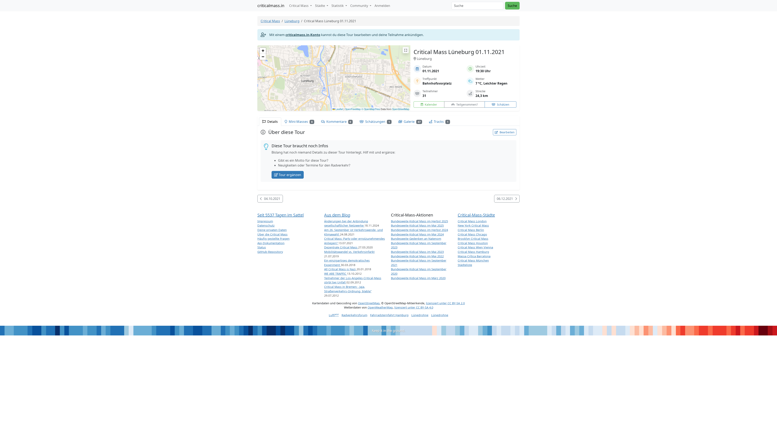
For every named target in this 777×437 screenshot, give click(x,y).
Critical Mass (270, 21)
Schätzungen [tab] (377, 121)
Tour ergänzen (290, 175)
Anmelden (382, 5)
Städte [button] (320, 5)
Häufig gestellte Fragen (273, 239)
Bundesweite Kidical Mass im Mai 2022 (417, 256)
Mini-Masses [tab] (300, 121)
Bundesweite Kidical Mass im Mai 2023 (417, 252)
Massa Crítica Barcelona (474, 256)
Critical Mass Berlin (471, 230)
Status (261, 247)
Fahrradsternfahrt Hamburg (389, 315)
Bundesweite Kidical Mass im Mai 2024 (417, 234)
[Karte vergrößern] (406, 50)
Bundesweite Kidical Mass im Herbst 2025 (419, 221)
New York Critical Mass (473, 225)
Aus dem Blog (337, 215)
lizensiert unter (445, 303)
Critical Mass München (473, 260)
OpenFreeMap (353, 109)
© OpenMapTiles (370, 109)
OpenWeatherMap (380, 307)
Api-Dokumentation (270, 243)
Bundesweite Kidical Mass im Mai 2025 (417, 225)
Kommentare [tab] (338, 121)
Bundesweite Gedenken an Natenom (416, 239)
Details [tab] (272, 121)
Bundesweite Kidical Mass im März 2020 (418, 278)
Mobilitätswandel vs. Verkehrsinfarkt (349, 252)
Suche (512, 5)
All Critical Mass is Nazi (340, 269)
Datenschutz (266, 225)
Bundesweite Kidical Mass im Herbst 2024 (419, 230)
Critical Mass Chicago (472, 234)
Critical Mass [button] (299, 5)
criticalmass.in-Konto (303, 35)
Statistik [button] (338, 5)
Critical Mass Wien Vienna (475, 247)
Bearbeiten (507, 132)
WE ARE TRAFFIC (335, 274)
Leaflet (339, 109)
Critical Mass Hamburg (473, 252)
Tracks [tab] (440, 121)
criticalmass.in (270, 5)
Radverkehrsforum (354, 315)
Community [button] (359, 5)
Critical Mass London (472, 221)
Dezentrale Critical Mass (341, 247)
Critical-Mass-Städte (476, 215)
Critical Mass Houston (473, 243)
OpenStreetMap (400, 109)
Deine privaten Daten (272, 230)
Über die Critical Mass (272, 234)
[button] (334, 74)
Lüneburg (291, 21)
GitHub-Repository (270, 252)
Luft (334, 315)
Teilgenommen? (466, 104)
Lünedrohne (419, 315)
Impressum (265, 221)
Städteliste (465, 265)
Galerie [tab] (412, 121)
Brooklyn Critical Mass (473, 239)
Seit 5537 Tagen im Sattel (280, 215)
